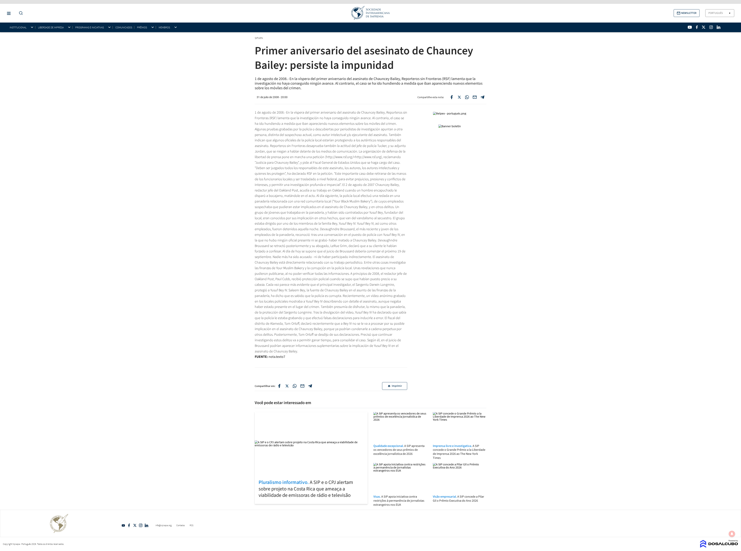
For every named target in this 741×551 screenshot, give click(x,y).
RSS (191, 525)
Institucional (18, 27)
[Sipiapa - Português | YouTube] (690, 27)
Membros (164, 27)
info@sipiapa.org (163, 525)
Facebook (129, 525)
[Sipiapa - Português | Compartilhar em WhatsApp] (467, 97)
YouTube (123, 525)
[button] (687, 13)
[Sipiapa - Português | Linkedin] (718, 27)
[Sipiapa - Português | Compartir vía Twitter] (287, 386)
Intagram (140, 525)
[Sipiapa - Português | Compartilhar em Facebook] (451, 97)
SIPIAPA (259, 38)
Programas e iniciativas (89, 27)
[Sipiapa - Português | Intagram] (711, 27)
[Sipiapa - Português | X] (703, 27)
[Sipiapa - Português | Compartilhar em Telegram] (482, 97)
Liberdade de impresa (51, 27)
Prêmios (142, 27)
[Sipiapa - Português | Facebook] (697, 27)
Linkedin (146, 525)
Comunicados (123, 27)
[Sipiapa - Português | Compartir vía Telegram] (310, 386)
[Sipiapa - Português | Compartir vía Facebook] (279, 386)
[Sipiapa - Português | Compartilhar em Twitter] (459, 97)
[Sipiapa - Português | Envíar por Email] (475, 97)
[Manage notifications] (732, 534)
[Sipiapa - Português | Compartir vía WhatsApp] (295, 386)
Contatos (180, 525)
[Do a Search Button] (20, 13)
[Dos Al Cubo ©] (719, 546)
